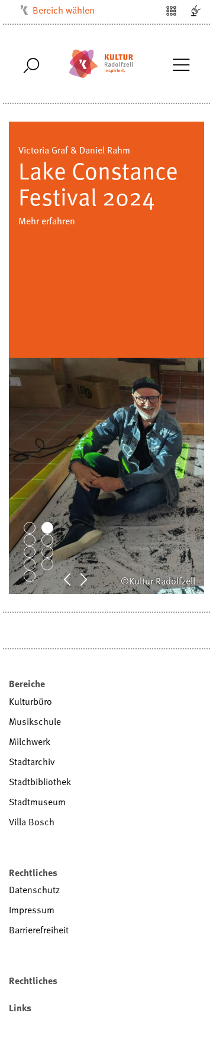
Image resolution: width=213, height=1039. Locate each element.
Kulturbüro (30, 701)
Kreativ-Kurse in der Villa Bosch (82, 273)
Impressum (31, 910)
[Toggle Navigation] (181, 64)
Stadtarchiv (32, 761)
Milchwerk (29, 741)
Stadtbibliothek (40, 782)
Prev (73, 578)
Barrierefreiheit (39, 930)
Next (89, 578)
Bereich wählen (64, 10)
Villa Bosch (31, 822)
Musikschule (35, 721)
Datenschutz (34, 890)
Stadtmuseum (37, 802)
